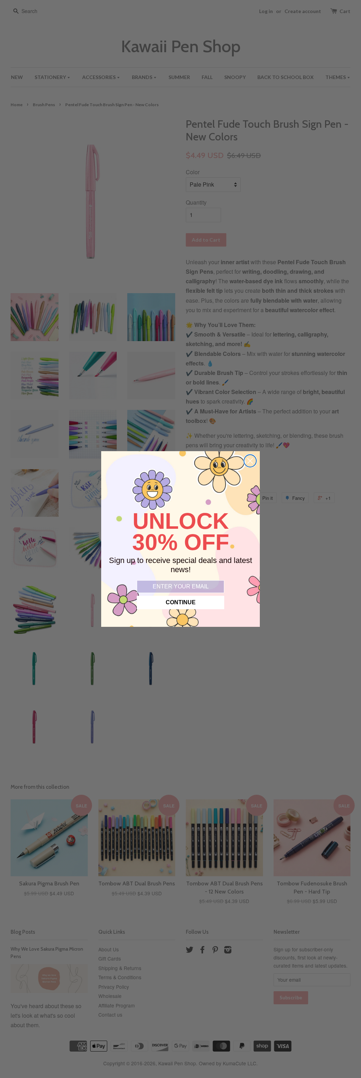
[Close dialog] (250, 461)
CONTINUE (181, 602)
